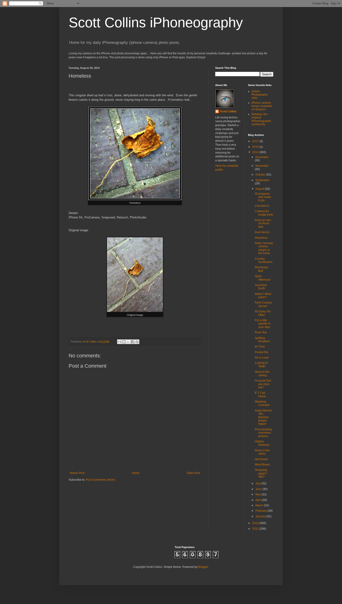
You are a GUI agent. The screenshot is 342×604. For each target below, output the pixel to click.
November (262, 165)
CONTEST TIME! (261, 365)
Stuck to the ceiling (262, 373)
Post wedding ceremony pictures (263, 433)
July (258, 483)
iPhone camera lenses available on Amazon (261, 106)
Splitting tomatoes (262, 339)
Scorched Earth (261, 286)
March (259, 505)
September (262, 180)
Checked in (262, 205)
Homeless (261, 237)
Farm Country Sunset (263, 304)
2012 (255, 528)
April (258, 500)
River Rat (261, 332)
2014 (255, 152)
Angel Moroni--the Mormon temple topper (264, 417)
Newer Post (77, 473)
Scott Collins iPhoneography (156, 22)
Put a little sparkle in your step (263, 324)
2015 (255, 146)
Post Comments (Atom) (100, 479)
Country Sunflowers (263, 260)
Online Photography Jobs (259, 95)
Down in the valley (262, 452)
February (261, 510)
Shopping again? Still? (261, 473)
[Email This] (119, 341)
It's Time (260, 346)
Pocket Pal (261, 352)
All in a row (262, 357)
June (258, 489)
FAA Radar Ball (261, 269)
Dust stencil (262, 232)
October (260, 174)
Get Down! (261, 459)
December (262, 157)
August (260, 188)
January (260, 516)
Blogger (203, 567)
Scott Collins (90, 341)
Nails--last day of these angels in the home (264, 248)
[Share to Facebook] (132, 341)
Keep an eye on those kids (263, 223)
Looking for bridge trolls (264, 213)
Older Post (193, 473)
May (258, 494)
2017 (255, 141)
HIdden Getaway (262, 443)
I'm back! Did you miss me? (263, 384)
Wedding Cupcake (262, 403)
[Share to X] (128, 341)
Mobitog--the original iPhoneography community (261, 119)
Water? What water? (263, 295)
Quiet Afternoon (263, 278)
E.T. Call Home (260, 394)
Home (136, 473)
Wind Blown (262, 464)
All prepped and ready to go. (263, 197)
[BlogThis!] (123, 341)
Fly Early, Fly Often (263, 313)
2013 (255, 523)
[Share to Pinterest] (137, 341)
